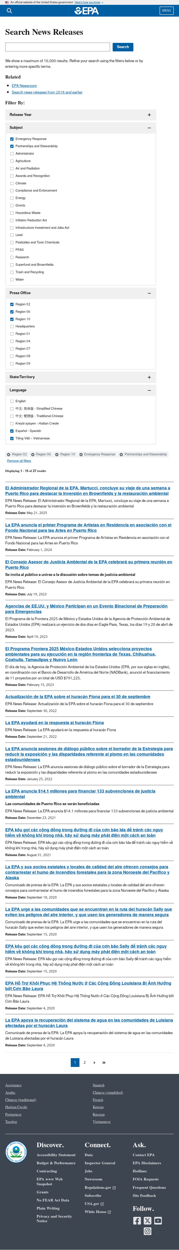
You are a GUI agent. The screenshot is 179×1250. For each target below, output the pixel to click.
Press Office (20, 293)
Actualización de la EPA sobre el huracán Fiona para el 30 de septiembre (77, 696)
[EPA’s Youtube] (158, 1220)
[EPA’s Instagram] (147, 1231)
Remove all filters (19, 461)
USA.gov (92, 1203)
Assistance (13, 1085)
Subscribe (93, 1195)
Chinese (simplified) (108, 1093)
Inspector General (100, 1163)
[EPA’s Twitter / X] (147, 1220)
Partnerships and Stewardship (145, 454)
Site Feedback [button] (144, 1195)
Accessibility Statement (56, 1155)
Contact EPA (144, 1155)
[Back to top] (167, 1238)
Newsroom (93, 1179)
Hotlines (140, 1171)
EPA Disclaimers (147, 1163)
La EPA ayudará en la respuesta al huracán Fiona (54, 723)
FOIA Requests (146, 1179)
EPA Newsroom (24, 86)
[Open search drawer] (9, 11)
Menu (166, 10)
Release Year (21, 115)
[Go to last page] (104, 1062)
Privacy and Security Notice (54, 1218)
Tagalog (11, 1122)
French (98, 1100)
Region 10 (67, 454)
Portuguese (13, 1115)
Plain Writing (48, 1208)
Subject (16, 128)
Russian (99, 1115)
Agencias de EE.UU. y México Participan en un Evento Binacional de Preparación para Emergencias (86, 609)
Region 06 (43, 454)
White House (96, 1212)
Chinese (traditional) (20, 1100)
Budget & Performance (56, 1163)
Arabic (10, 1093)
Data (89, 1155)
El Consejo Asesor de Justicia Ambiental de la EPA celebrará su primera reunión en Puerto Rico (88, 565)
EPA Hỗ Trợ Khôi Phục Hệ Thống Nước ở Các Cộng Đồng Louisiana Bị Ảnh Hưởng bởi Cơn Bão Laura (88, 986)
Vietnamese (102, 1122)
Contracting (47, 1171)
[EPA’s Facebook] (137, 1220)
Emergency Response (99, 454)
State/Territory (22, 377)
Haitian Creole (16, 1107)
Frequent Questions (149, 1187)
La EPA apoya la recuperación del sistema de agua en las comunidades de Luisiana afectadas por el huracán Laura (89, 1023)
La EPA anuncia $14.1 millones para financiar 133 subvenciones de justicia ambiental (80, 794)
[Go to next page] (94, 1062)
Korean (98, 1107)
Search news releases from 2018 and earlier (47, 92)
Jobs (88, 1171)
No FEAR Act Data (53, 1200)
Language (18, 390)
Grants (42, 1192)
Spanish (98, 1085)
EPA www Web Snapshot (50, 1181)
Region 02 (19, 454)
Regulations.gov (98, 1187)
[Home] (87, 11)
